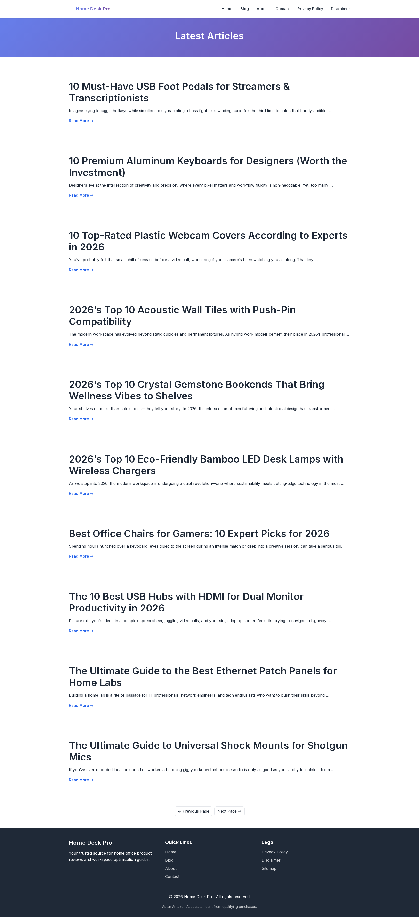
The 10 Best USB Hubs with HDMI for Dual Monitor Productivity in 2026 (186, 602)
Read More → (81, 120)
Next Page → (230, 811)
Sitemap (269, 868)
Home (227, 8)
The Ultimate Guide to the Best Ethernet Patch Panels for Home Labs (203, 676)
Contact (282, 8)
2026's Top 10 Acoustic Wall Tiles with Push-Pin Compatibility (182, 315)
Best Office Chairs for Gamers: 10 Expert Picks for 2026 (199, 533)
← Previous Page (193, 811)
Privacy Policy (310, 8)
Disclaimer (340, 8)
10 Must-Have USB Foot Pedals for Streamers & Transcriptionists (179, 92)
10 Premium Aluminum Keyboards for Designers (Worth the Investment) (208, 166)
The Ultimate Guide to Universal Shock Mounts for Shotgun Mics (208, 751)
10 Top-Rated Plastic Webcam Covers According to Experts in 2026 (208, 241)
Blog (244, 8)
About (262, 8)
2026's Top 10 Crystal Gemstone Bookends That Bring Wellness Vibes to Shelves (197, 390)
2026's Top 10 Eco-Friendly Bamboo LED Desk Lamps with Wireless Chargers (206, 465)
